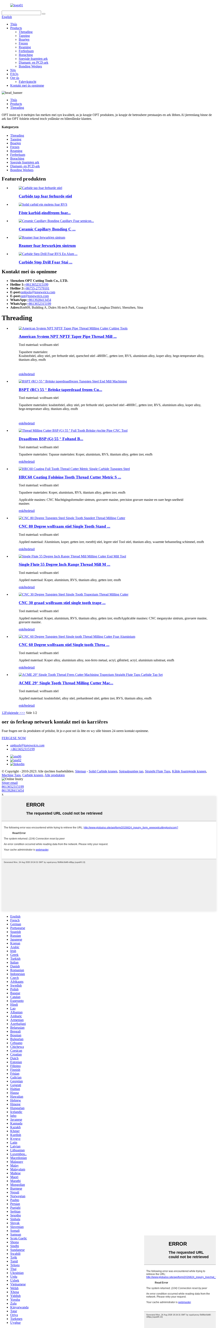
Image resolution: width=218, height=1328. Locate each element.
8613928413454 (13, 790)
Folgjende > (13, 713)
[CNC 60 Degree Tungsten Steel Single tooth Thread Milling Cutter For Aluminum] (77, 636)
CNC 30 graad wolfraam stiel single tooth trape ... (62, 602)
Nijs (13, 70)
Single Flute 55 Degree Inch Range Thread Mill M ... (64, 564)
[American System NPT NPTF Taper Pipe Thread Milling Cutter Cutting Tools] (73, 328)
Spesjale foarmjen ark (33, 58)
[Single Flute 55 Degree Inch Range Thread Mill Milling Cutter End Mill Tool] (72, 556)
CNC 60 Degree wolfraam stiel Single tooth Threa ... (64, 644)
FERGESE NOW (14, 738)
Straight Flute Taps (157, 771)
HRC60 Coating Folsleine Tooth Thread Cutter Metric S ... (70, 477)
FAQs (14, 74)
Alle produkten (54, 775)
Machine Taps (11, 775)
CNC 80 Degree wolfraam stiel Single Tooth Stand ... (64, 526)
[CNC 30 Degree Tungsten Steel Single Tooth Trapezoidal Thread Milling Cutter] (73, 594)
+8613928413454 (39, 300)
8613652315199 (13, 786)
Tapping (24, 35)
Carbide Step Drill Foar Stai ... (45, 262)
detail (31, 374)
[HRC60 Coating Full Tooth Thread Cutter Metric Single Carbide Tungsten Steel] (74, 469)
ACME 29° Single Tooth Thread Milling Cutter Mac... (66, 683)
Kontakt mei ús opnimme (27, 85)
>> (23, 713)
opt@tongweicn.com (35, 296)
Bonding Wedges (30, 66)
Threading (26, 32)
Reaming (25, 47)
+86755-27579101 (36, 288)
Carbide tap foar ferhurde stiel (45, 196)
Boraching (26, 55)
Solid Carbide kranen (103, 771)
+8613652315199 (36, 284)
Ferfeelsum (26, 51)
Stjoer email (10, 783)
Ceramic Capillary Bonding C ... (47, 229)
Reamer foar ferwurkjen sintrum (47, 245)
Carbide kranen (32, 775)
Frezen (23, 43)
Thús (13, 24)
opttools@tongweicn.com (38, 292)
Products (16, 28)
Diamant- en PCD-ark (33, 62)
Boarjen (24, 39)
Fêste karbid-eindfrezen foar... (45, 213)
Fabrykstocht (27, 81)
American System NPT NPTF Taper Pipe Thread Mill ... (68, 336)
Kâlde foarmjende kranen (189, 771)
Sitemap (80, 771)
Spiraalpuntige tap (131, 771)
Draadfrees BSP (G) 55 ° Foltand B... (51, 439)
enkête (23, 374)
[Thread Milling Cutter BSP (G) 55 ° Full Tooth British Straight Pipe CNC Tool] (73, 430)
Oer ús (14, 78)
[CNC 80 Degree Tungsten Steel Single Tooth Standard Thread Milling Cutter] (72, 518)
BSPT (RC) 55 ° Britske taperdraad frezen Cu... (60, 389)
